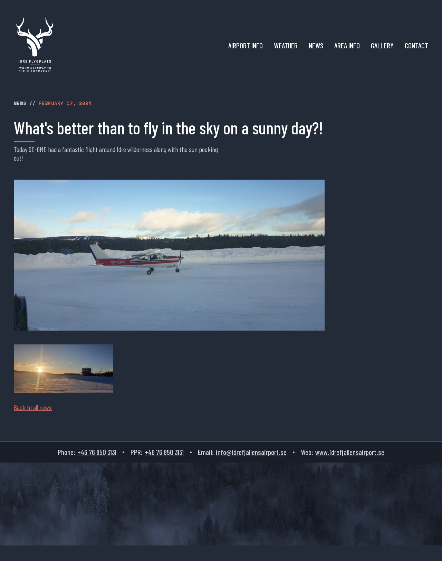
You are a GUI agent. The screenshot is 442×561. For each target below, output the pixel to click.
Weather (286, 45)
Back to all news (33, 407)
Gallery (382, 45)
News (316, 45)
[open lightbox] (63, 368)
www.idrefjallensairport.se (349, 452)
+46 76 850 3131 (96, 452)
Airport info (245, 45)
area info (347, 45)
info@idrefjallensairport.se (251, 452)
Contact (416, 45)
